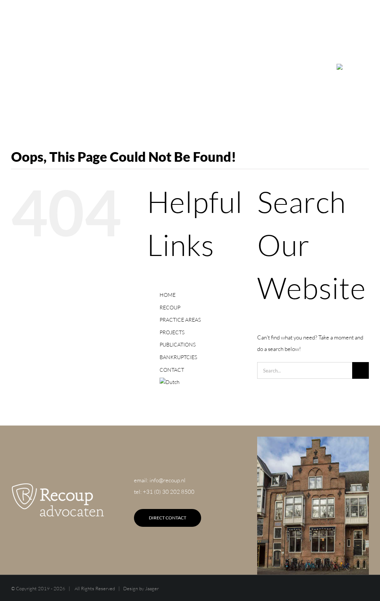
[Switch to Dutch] (348, 67)
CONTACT (172, 370)
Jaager (152, 588)
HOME (168, 295)
